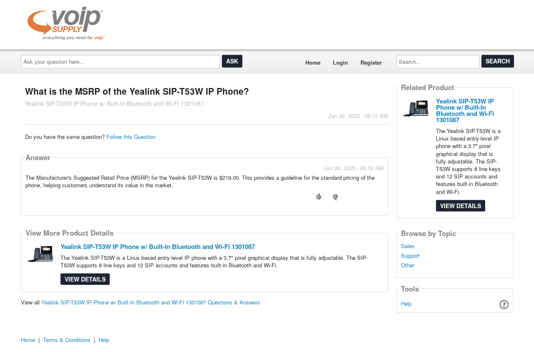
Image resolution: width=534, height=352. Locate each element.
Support (410, 256)
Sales (408, 246)
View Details (85, 279)
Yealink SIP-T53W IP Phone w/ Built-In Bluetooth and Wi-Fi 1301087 (157, 246)
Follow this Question (131, 137)
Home (312, 62)
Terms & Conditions (67, 340)
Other (407, 265)
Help (406, 303)
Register (371, 62)
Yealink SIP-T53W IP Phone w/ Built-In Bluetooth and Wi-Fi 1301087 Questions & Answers (150, 302)
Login (340, 62)
